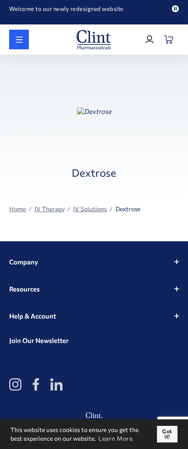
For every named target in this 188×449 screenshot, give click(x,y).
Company (23, 262)
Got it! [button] (167, 434)
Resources (24, 289)
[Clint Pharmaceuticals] (94, 39)
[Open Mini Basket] (169, 39)
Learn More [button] (115, 438)
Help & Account (32, 316)
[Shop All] (19, 39)
